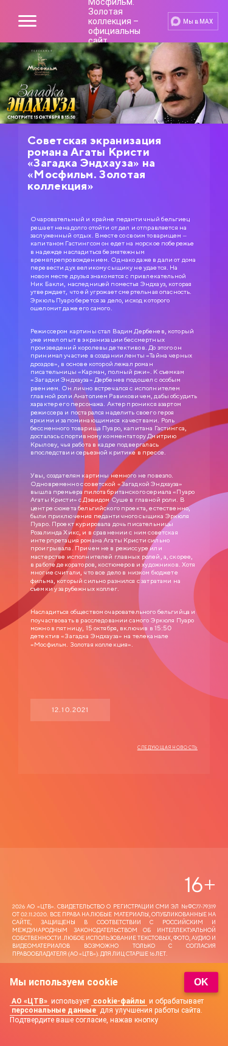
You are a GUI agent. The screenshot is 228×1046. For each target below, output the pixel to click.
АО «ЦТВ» (29, 1001)
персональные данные (54, 1010)
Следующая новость (167, 747)
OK (201, 982)
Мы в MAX (198, 21)
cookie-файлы (119, 1001)
